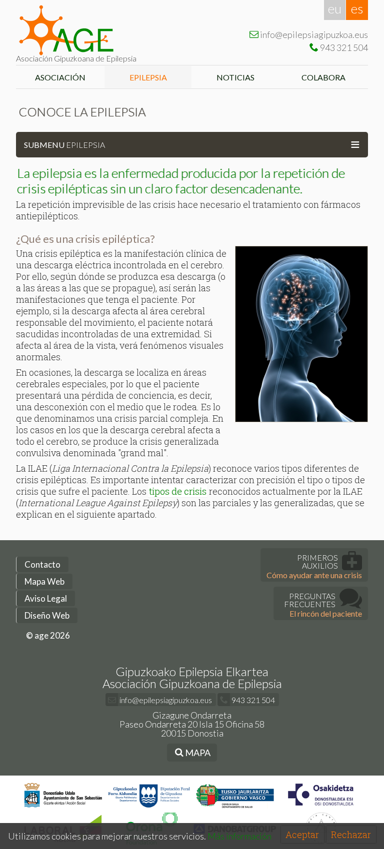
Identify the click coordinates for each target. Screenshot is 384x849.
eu (335, 8)
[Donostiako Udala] (63, 808)
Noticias (236, 77)
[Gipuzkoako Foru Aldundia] (149, 808)
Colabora (324, 77)
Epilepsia (148, 77)
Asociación (60, 77)
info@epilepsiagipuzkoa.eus (165, 700)
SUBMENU (192, 143)
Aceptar (302, 835)
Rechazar (351, 835)
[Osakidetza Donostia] (320, 808)
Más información (240, 836)
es (357, 8)
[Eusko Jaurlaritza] (235, 808)
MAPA (197, 752)
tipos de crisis (177, 491)
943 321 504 (252, 700)
